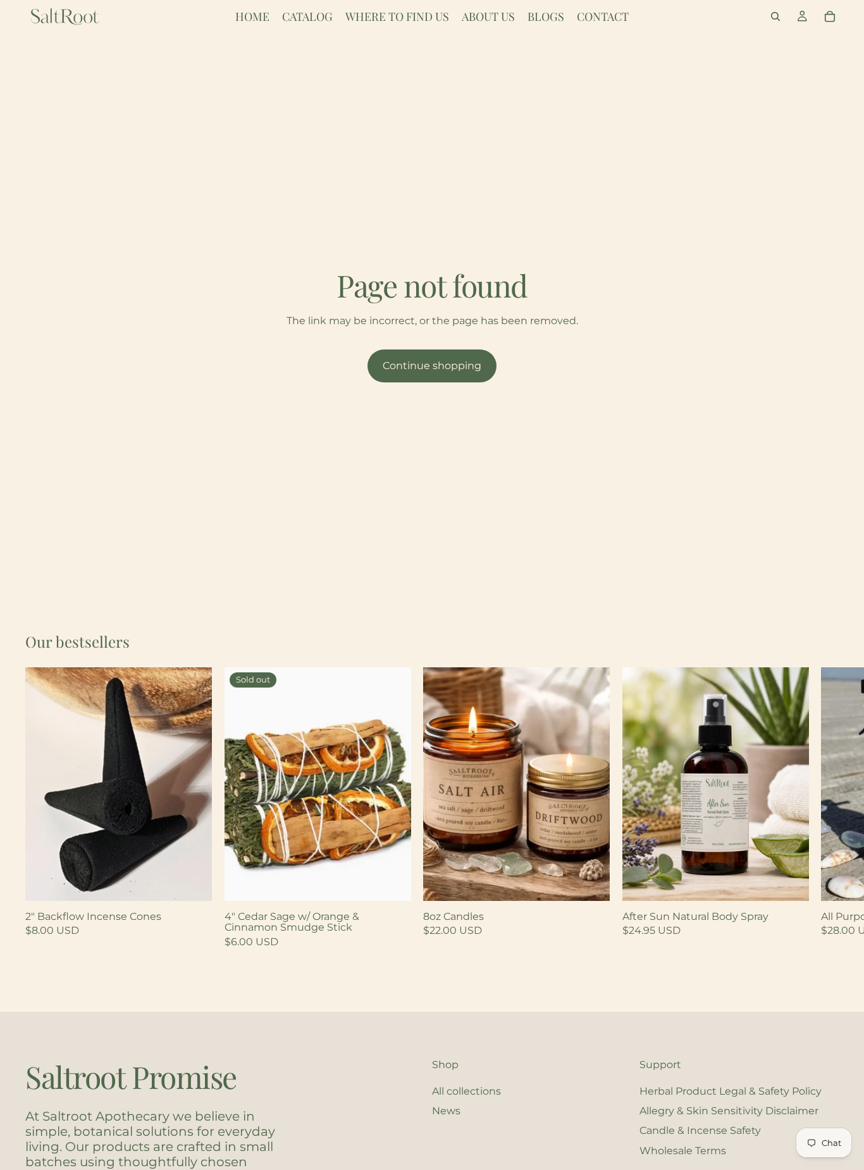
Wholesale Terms (682, 1150)
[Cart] (830, 16)
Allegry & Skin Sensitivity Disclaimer (728, 1111)
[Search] (775, 16)
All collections (466, 1091)
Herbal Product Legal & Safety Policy (730, 1091)
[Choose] (192, 881)
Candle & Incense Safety (700, 1130)
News (446, 1111)
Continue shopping (432, 366)
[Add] (788, 881)
